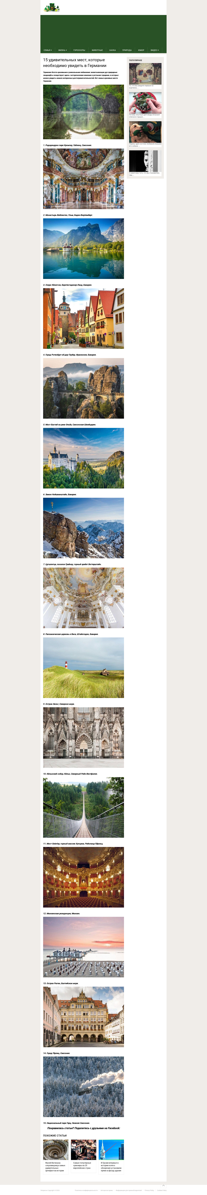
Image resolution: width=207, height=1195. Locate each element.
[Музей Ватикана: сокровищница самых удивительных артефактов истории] (55, 1150)
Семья (47, 50)
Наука (112, 50)
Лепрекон (43, 1190)
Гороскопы (79, 50)
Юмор (141, 50)
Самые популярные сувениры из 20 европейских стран (82, 1165)
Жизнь (61, 50)
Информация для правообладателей (129, 1190)
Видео (154, 50)
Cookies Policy (162, 1190)
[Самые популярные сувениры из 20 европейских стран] (83, 1150)
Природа (127, 50)
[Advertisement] (103, 31)
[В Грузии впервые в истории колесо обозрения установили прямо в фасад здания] (111, 1150)
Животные (97, 50)
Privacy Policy (149, 1190)
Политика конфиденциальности (86, 1190)
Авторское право (107, 1190)
